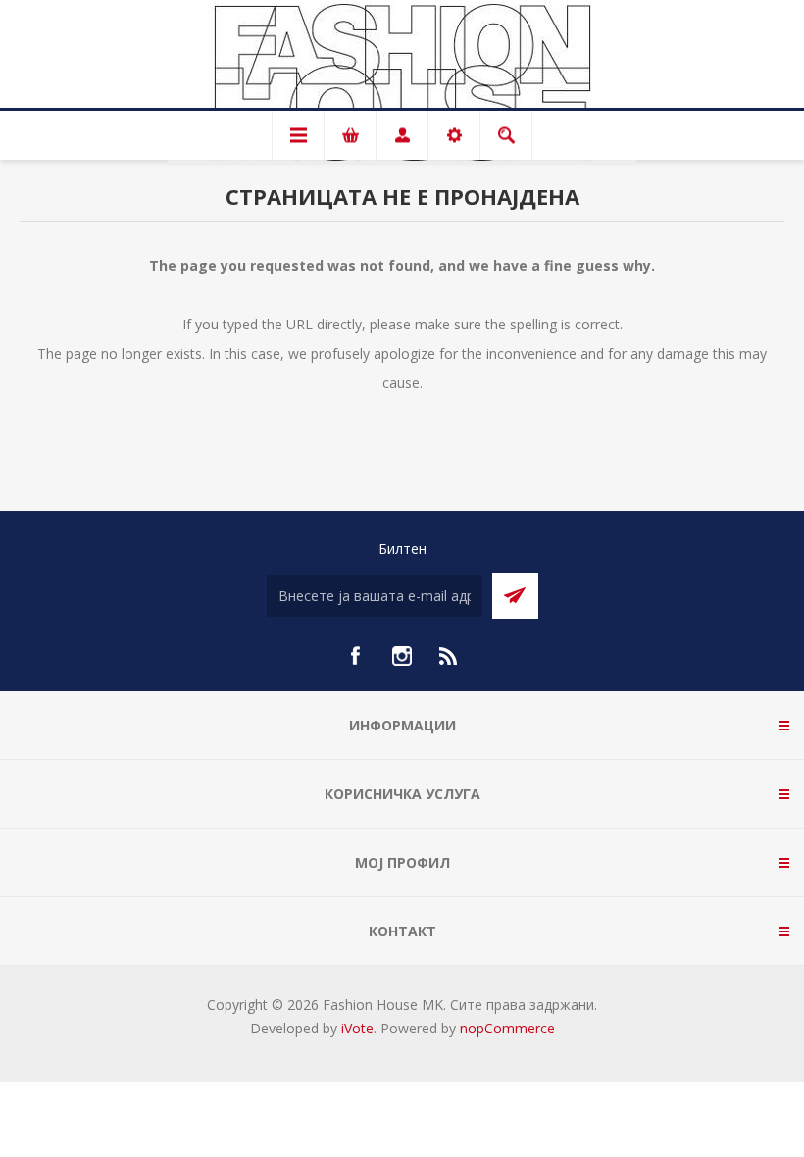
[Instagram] (402, 656)
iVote (357, 1028)
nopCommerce (507, 1028)
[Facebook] (355, 656)
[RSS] (449, 656)
